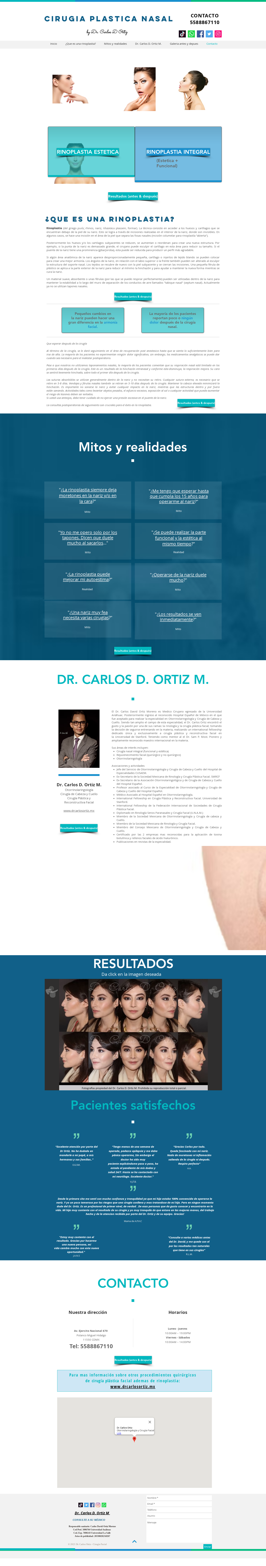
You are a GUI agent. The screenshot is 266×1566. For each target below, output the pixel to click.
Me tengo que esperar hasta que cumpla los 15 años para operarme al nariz (179, 496)
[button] (133, 1034)
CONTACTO (205, 15)
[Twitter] (209, 33)
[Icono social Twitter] (86, 1505)
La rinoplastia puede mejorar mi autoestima (86, 576)
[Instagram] (218, 33)
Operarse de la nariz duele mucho (180, 577)
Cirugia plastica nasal (109, 18)
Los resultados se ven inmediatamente (180, 616)
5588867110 (205, 22)
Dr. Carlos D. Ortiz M (92, 1512)
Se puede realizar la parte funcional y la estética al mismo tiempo (180, 538)
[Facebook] (200, 33)
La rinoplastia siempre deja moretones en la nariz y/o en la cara (88, 495)
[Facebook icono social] (92, 1505)
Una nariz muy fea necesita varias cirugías (86, 614)
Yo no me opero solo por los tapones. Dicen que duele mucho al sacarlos (88, 537)
